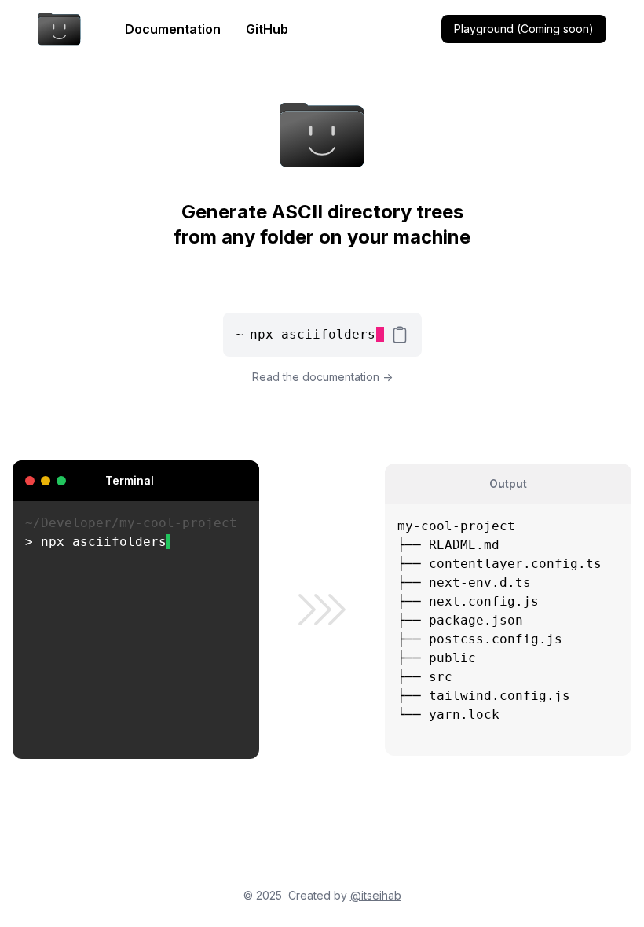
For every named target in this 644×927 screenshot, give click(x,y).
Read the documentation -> (322, 376)
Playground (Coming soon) (524, 28)
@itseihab (375, 895)
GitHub (267, 29)
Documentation (173, 29)
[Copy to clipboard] (399, 334)
